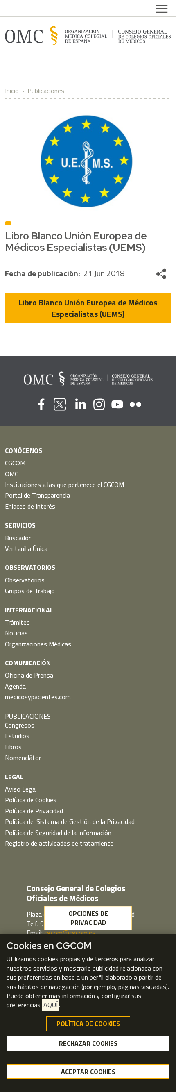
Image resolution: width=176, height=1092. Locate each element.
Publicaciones (45, 91)
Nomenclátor (23, 757)
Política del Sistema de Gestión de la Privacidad (70, 821)
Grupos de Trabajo (30, 591)
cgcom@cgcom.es (69, 932)
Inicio (12, 91)
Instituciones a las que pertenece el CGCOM (64, 484)
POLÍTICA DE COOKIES (88, 1023)
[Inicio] (88, 35)
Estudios (17, 736)
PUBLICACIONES (28, 716)
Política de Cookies (30, 800)
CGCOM (15, 463)
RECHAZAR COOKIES (88, 1043)
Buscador (18, 538)
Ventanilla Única (26, 548)
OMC (11, 474)
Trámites (17, 622)
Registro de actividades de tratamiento (59, 843)
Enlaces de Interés (30, 506)
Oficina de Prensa (29, 675)
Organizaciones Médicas (38, 644)
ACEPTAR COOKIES (88, 1071)
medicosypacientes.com (38, 697)
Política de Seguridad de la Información (58, 832)
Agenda (15, 686)
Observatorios (25, 580)
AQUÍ (50, 1005)
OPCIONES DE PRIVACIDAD (88, 917)
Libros (13, 747)
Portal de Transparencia (37, 495)
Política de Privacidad (34, 811)
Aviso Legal (21, 789)
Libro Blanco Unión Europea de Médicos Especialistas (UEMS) (88, 308)
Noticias (16, 633)
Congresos (19, 725)
